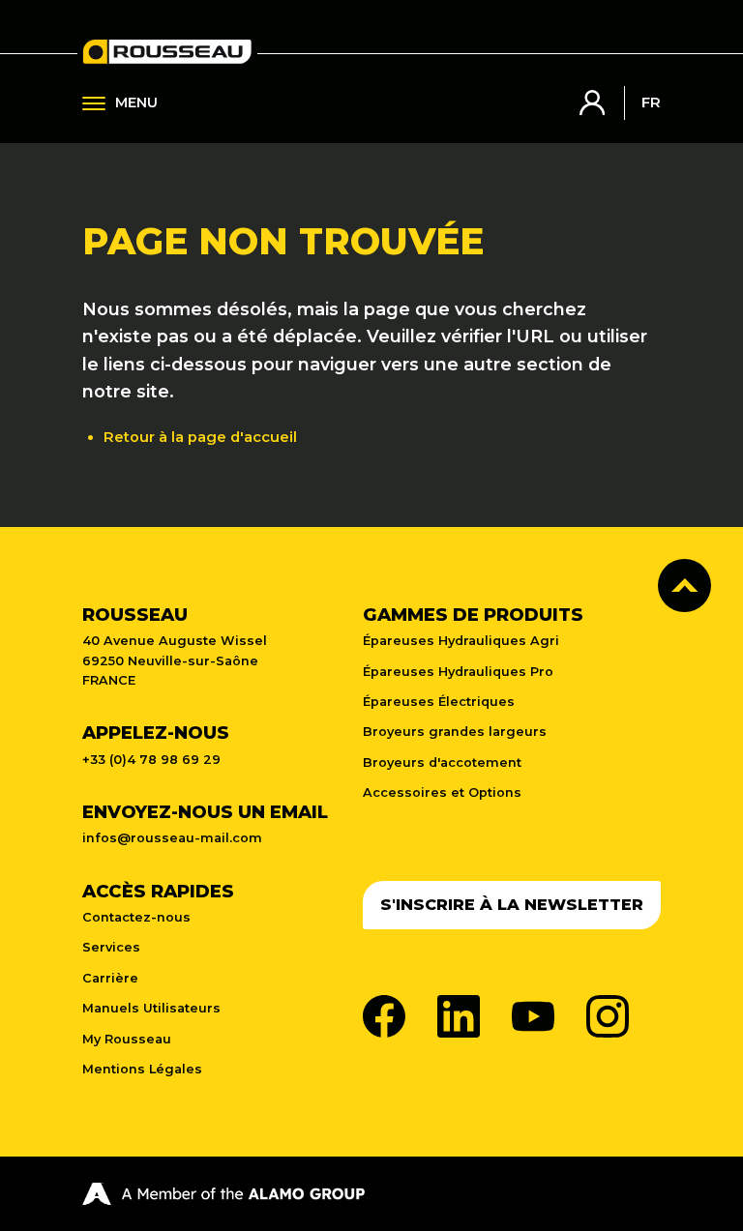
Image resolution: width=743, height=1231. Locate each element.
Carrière (110, 978)
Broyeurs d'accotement (442, 762)
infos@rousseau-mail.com (172, 838)
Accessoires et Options (442, 792)
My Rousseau (126, 1039)
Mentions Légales (142, 1069)
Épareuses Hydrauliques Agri (461, 640)
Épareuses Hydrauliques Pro (458, 671)
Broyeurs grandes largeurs (455, 731)
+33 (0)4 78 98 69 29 (151, 759)
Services (111, 947)
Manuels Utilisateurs (151, 1008)
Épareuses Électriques (439, 701)
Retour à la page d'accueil (200, 437)
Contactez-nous (136, 917)
